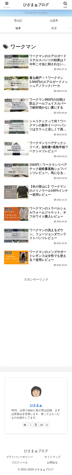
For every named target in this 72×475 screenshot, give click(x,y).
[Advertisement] (36, 318)
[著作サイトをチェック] (24, 424)
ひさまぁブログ (36, 5)
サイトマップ (52, 456)
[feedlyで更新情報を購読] (41, 424)
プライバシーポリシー (19, 456)
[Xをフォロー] (30, 424)
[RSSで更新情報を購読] (47, 424)
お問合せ (52, 462)
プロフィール (20, 462)
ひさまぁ (36, 405)
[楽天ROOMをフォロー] (36, 424)
